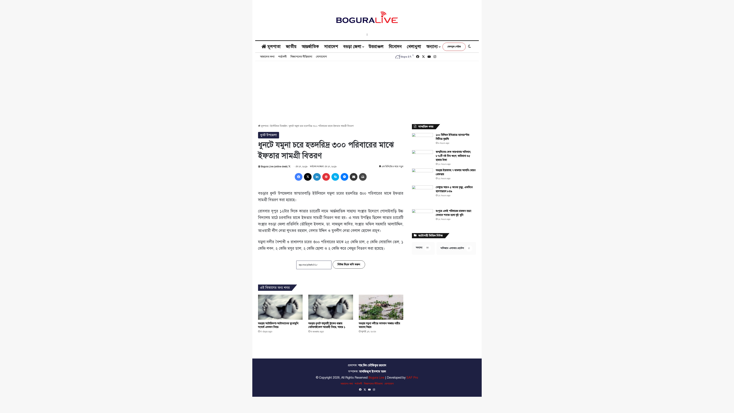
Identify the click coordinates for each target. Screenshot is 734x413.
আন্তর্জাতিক (310, 46)
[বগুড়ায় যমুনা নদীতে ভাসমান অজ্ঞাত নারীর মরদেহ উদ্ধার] (381, 307)
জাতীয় (291, 46)
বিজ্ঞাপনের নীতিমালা (301, 56)
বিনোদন (395, 46)
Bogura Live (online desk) (274, 166)
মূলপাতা (273, 46)
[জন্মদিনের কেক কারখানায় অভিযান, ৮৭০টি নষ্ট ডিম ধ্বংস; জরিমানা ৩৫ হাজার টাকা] (422, 157)
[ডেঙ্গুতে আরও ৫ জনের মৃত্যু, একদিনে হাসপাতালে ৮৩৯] (422, 195)
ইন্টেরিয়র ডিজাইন (278, 126)
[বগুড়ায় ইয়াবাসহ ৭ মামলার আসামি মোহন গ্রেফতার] (422, 175)
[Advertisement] (367, 89)
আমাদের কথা (267, 56)
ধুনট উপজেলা (268, 135)
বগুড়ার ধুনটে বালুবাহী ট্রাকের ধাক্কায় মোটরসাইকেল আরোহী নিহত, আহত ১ (326, 325)
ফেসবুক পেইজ (454, 46)
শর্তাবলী (282, 56)
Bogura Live (376, 378)
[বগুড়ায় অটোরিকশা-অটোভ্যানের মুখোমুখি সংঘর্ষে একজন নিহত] (280, 307)
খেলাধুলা (414, 46)
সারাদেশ (331, 46)
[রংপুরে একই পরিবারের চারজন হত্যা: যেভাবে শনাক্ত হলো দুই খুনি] (422, 216)
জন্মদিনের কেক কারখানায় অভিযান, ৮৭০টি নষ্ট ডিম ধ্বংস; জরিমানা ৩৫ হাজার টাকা (453, 156)
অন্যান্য (432, 46)
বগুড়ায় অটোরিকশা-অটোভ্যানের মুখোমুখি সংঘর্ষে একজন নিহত (278, 325)
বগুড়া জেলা (352, 46)
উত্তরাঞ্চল (376, 46)
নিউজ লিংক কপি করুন (349, 264)
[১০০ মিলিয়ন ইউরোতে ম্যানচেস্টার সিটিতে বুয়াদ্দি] (422, 140)
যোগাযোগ (321, 56)
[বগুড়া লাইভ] (367, 17)
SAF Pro (412, 378)
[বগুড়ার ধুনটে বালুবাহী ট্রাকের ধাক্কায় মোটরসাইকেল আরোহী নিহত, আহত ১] (330, 307)
